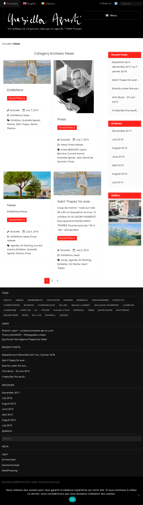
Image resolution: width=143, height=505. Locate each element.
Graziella (15, 110)
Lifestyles (25, 310)
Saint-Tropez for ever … (75, 201)
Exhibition (16, 120)
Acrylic (64, 260)
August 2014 (119, 174)
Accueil (6, 44)
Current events (76, 154)
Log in (5, 454)
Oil (70, 264)
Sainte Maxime (105, 310)
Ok (72, 499)
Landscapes (10, 310)
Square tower (11, 315)
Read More (16, 98)
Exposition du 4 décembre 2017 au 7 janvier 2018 (124, 67)
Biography (82, 300)
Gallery (63, 305)
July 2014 (117, 182)
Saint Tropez (22, 124)
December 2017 (122, 131)
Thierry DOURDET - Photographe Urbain (24, 335)
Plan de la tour (61, 310)
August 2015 (119, 148)
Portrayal (78, 310)
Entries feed (8, 459)
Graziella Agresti (31, 120)
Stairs (25, 315)
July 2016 (117, 139)
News (26, 115)
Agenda (15, 246)
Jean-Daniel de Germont (106, 305)
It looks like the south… (125, 110)
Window (64, 315)
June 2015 (118, 157)
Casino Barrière (100, 300)
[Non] (138, 495)
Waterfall (50, 315)
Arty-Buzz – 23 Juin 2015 (123, 99)
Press (61, 119)
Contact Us (118, 300)
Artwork (68, 300)
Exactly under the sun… (126, 88)
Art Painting (26, 246)
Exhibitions (15, 90)
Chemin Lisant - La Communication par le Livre (27, 330)
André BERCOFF (69, 150)
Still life (36, 315)
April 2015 (118, 165)
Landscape (128, 305)
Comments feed (10, 465)
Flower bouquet (46, 305)
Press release (75, 145)
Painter (11, 124)
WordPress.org (10, 470)
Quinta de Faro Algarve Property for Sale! (24, 339)
